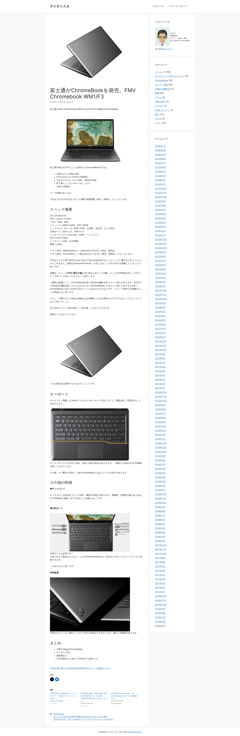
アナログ (159, 106)
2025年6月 (160, 167)
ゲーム (158, 97)
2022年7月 (160, 311)
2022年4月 (160, 324)
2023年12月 (161, 239)
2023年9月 (160, 252)
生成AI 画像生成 (162, 89)
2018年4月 (160, 528)
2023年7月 (160, 260)
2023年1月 (160, 286)
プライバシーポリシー (178, 6)
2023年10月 (161, 248)
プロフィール (158, 6)
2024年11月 (160, 193)
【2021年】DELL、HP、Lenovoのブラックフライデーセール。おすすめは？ (83, 719)
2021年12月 (160, 341)
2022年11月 (160, 294)
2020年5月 (160, 422)
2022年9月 (160, 303)
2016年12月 (160, 596)
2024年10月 (161, 197)
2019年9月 (160, 456)
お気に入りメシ (162, 110)
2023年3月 (160, 277)
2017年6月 (160, 570)
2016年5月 (160, 626)
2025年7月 (160, 163)
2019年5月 (160, 473)
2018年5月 (160, 524)
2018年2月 (160, 536)
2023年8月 (160, 256)
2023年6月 (160, 265)
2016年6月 (160, 621)
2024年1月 (160, 235)
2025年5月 (160, 171)
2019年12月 (160, 443)
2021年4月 (160, 375)
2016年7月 (160, 617)
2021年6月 (160, 367)
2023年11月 (160, 244)
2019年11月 (160, 447)
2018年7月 (160, 515)
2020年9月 (160, 405)
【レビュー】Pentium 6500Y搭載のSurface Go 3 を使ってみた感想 (80, 717)
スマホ (158, 118)
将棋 (157, 93)
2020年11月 (160, 396)
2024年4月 (160, 222)
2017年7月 (160, 566)
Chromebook (58, 714)
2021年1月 (160, 388)
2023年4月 (160, 273)
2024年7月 (160, 210)
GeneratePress (134, 732)
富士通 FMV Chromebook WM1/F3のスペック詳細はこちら (81, 668)
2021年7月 (160, 362)
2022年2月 (160, 333)
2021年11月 (160, 345)
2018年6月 (160, 519)
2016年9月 (160, 609)
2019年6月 (160, 469)
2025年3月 (160, 176)
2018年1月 (160, 541)
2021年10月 (160, 350)
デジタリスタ (60, 6)
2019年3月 (160, 481)
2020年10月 (161, 401)
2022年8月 (160, 307)
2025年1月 (160, 184)
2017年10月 (160, 553)
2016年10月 (161, 604)
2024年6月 (160, 214)
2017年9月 (160, 558)
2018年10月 (160, 502)
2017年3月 (160, 583)
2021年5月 (160, 371)
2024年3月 (160, 227)
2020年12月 (161, 392)
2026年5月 (160, 154)
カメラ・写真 (161, 84)
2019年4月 (160, 477)
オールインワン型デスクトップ (170, 76)
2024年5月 (160, 218)
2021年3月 (160, 379)
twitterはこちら (165, 49)
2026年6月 (160, 150)
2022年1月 (160, 337)
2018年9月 (160, 507)
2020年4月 (160, 426)
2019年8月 (160, 460)
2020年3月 (160, 430)
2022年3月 (160, 328)
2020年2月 (160, 435)
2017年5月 (160, 575)
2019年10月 (161, 452)
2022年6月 (160, 316)
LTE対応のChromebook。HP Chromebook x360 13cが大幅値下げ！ (124, 695)
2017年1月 (160, 592)
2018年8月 (160, 511)
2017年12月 (160, 545)
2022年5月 (160, 320)
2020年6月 (160, 418)
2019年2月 (160, 486)
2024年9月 (160, 201)
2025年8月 (160, 159)
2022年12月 (161, 290)
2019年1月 (160, 490)
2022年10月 (161, 299)
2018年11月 (160, 498)
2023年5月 (160, 269)
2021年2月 (160, 384)
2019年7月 (160, 464)
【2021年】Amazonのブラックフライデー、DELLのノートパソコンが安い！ (63, 695)
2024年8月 (160, 205)
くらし (158, 123)
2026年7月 (160, 146)
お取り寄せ (160, 101)
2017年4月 (160, 579)
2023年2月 (160, 282)
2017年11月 (160, 549)
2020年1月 (160, 439)
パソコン (159, 72)
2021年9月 (160, 354)
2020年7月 (160, 413)
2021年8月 (160, 358)
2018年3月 (160, 532)
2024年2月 (160, 231)
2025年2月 (160, 180)
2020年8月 (160, 409)
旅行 (157, 114)
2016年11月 (160, 600)
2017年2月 (160, 587)
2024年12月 (161, 188)
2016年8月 (160, 613)
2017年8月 (160, 562)
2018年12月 (160, 494)
